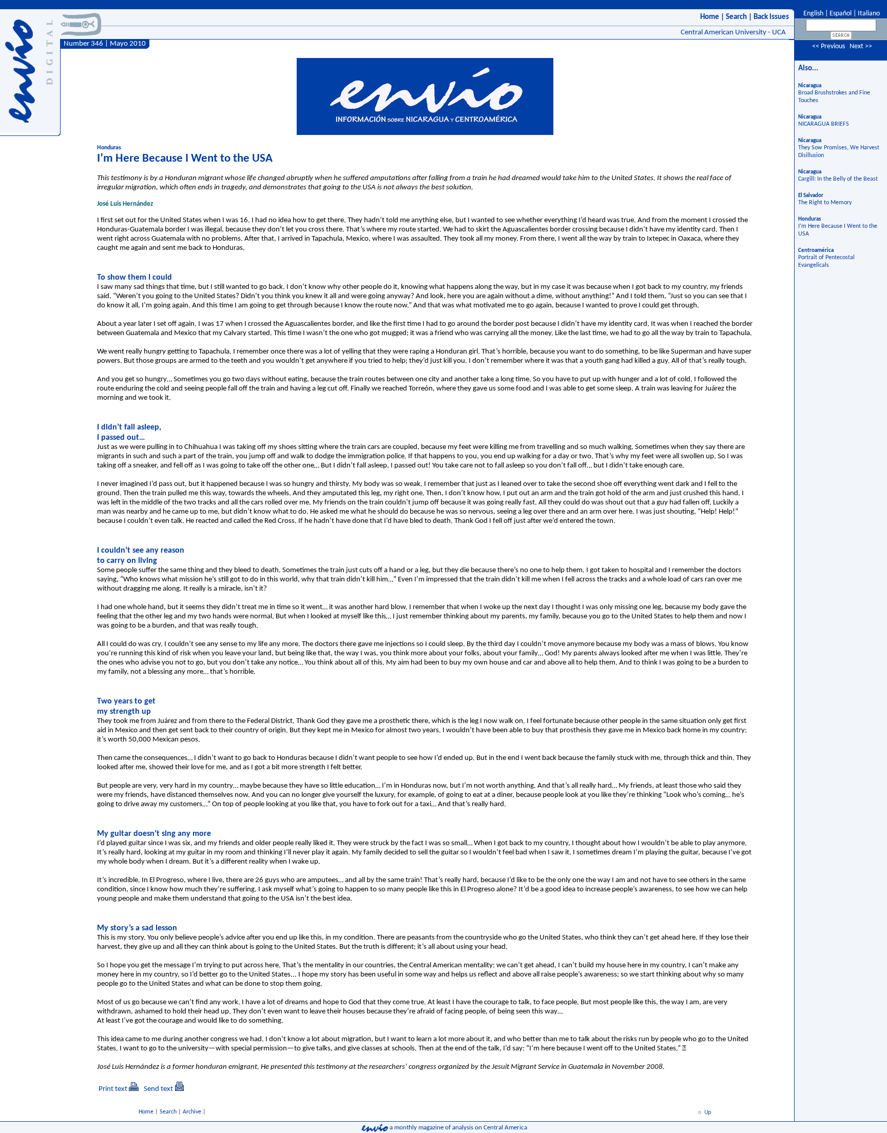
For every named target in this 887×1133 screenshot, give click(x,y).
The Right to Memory (825, 203)
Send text (158, 1089)
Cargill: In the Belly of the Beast (838, 179)
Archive (192, 1112)
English (812, 13)
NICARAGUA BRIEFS (823, 124)
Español (841, 13)
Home (709, 17)
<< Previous (828, 46)
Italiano (869, 13)
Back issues (771, 17)
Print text (113, 1089)
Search (736, 17)
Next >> (861, 46)
